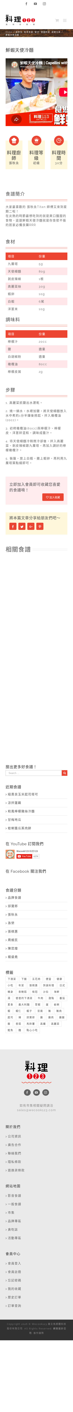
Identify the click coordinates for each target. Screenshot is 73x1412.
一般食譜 (14, 1204)
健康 (59, 979)
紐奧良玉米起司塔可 (23, 794)
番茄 (62, 998)
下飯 (24, 979)
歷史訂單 (14, 1297)
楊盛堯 (13, 957)
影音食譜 (14, 1195)
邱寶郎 (13, 906)
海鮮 (57, 991)
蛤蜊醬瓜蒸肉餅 (19, 828)
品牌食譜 (14, 897)
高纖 (43, 1023)
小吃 (10, 985)
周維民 (13, 940)
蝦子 (29, 1011)
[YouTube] (36, 1092)
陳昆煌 (13, 948)
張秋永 (13, 914)
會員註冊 (14, 1272)
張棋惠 (13, 931)
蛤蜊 (57, 1004)
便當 (48, 979)
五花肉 (36, 979)
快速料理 (48, 985)
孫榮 (11, 923)
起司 (10, 1017)
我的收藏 (14, 1289)
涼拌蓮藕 (14, 803)
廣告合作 (14, 1145)
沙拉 (46, 991)
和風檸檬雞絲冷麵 (21, 811)
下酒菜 (12, 979)
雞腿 (62, 1017)
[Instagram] (45, 1092)
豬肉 (59, 1011)
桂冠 (35, 991)
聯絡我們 (14, 1153)
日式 (62, 985)
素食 (10, 1004)
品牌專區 (14, 1221)
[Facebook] (27, 1092)
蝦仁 (18, 1011)
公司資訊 (14, 1136)
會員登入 (14, 1263)
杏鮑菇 (23, 991)
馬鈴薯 (31, 1023)
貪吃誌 (13, 1229)
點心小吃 (32, 1030)
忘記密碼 (14, 1280)
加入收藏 (54, 497)
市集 (11, 1212)
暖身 (10, 991)
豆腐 (40, 1011)
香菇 (18, 1023)
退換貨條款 (16, 1170)
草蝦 (38, 1004)
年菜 (21, 985)
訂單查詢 (14, 1306)
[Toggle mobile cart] (57, 20)
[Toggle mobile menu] (65, 20)
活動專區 (14, 1238)
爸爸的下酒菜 (24, 998)
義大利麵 (24, 1004)
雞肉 (51, 1017)
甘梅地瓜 (14, 820)
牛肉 (40, 998)
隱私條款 (14, 1162)
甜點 (51, 998)
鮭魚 (10, 1030)
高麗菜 (55, 1023)
